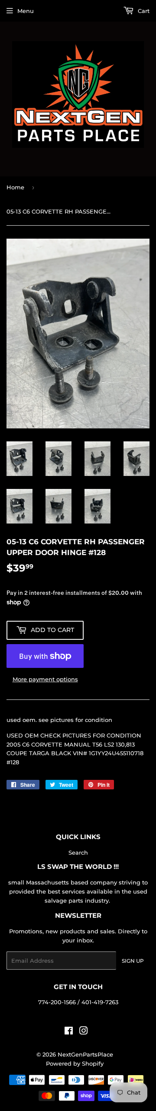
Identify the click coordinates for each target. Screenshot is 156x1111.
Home (15, 187)
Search (78, 852)
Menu (25, 10)
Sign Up (133, 961)
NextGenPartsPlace (85, 1054)
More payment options (45, 679)
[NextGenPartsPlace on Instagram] (83, 1031)
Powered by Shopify (75, 1063)
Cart (143, 10)
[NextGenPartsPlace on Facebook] (68, 1031)
